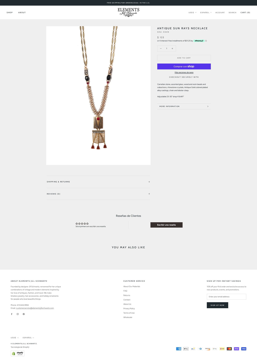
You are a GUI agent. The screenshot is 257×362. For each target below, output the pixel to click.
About (22, 12)
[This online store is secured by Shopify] (17, 352)
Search (233, 12)
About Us (127, 304)
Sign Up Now (217, 305)
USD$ (191, 12)
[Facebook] (12, 313)
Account (220, 12)
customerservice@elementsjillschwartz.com (35, 308)
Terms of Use (129, 313)
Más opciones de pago (184, 72)
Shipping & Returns (58, 182)
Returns (126, 295)
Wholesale (127, 317)
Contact (126, 300)
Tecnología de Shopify (20, 347)
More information (169, 106)
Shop (10, 12)
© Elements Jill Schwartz (24, 344)
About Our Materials (131, 286)
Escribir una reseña (166, 225)
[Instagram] (18, 313)
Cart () (245, 12)
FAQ (125, 291)
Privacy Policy (129, 308)
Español (204, 12)
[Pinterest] (24, 313)
